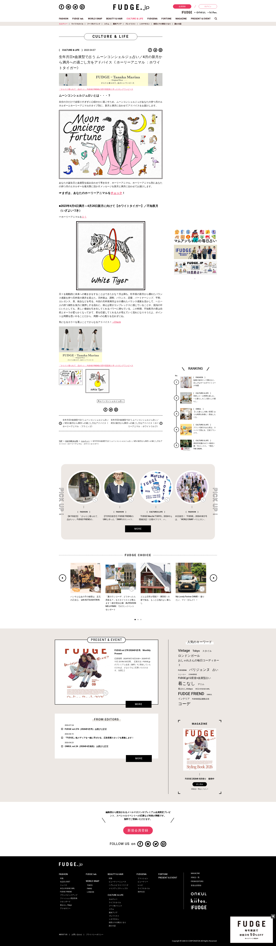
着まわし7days (66, 905)
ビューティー (143, 881)
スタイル (207, 651)
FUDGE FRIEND (191, 694)
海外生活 (141, 891)
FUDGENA (152, 18)
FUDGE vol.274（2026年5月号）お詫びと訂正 (86, 729)
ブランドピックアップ (68, 895)
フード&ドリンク (93, 24)
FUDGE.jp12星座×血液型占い (194, 678)
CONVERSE (193, 674)
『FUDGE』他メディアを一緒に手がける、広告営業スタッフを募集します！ (99, 737)
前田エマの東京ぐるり (162, 24)
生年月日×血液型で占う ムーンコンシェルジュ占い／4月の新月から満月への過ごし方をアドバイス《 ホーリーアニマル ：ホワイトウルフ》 (135, 423)
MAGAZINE (181, 18)
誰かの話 (178, 24)
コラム (106, 24)
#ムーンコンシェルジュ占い (110, 401)
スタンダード (65, 901)
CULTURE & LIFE (134, 18)
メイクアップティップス (118, 888)
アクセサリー (65, 908)
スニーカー (182, 674)
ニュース (63, 885)
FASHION (63, 18)
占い (215, 670)
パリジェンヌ (199, 669)
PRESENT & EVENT (201, 18)
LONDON (90, 892)
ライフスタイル (77, 24)
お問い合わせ (77, 934)
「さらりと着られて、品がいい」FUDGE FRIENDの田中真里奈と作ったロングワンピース (96, 89)
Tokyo (196, 651)
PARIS (89, 888)
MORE (138, 704)
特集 (62, 878)
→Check (116, 322)
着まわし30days (185, 688)
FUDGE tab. (78, 18)
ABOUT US (63, 934)
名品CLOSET (65, 881)
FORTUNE (166, 18)
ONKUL (209, 694)
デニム (201, 684)
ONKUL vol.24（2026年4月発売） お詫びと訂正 (86, 746)
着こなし (186, 683)
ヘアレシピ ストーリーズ (118, 885)
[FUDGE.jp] (131, 7)
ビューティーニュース (117, 881)
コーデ (184, 704)
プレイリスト (130, 24)
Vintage (184, 650)
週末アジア (117, 24)
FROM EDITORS (197, 881)
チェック (116, 193)
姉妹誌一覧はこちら (199, 789)
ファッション (143, 878)
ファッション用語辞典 (68, 898)
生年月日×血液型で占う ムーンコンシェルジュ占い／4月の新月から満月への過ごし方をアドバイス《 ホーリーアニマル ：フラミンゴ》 (86, 423)
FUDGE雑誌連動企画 (200, 699)
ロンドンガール (189, 656)
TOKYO (90, 885)
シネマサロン (144, 24)
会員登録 (182, 6)
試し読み (199, 784)
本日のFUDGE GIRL (202, 689)
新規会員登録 (138, 830)
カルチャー (63, 24)
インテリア (184, 699)
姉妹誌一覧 (195, 877)
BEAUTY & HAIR (114, 18)
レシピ (140, 885)
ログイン (207, 6)
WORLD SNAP (95, 18)
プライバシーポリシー (94, 934)
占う (84, 217)
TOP (60, 441)
